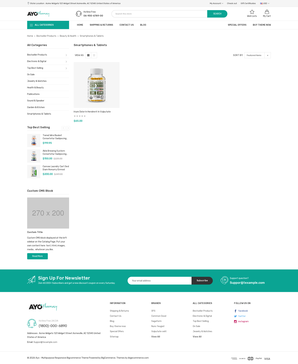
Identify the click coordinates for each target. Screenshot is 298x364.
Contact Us (127, 25)
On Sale (31, 74)
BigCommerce (108, 358)
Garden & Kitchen (36, 107)
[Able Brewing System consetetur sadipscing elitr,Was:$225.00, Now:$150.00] (33, 156)
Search (217, 13)
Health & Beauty (35, 87)
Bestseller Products (37, 54)
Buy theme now (262, 25)
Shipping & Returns (101, 25)
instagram (243, 321)
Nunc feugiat (158, 326)
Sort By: (238, 55)
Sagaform (156, 321)
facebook (243, 311)
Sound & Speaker (35, 100)
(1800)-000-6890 (53, 326)
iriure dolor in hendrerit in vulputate (92, 111)
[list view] (94, 55)
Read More (37, 256)
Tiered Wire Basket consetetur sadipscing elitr (54, 137)
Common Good (158, 316)
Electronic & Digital (36, 61)
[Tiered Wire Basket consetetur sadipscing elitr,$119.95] (33, 140)
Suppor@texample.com (45, 342)
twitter (242, 316)
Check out (232, 3)
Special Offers (237, 25)
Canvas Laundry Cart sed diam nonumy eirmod (56, 168)
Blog (143, 25)
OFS (153, 311)
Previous (63, 128)
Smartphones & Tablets (39, 114)
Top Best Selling (35, 68)
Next (68, 128)
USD (265, 3)
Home (80, 25)
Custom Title (35, 232)
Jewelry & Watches (37, 81)
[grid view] (88, 55)
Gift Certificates (248, 3)
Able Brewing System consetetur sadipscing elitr (54, 153)
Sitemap (114, 336)
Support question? (239, 278)
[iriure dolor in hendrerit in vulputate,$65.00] (97, 85)
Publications (33, 94)
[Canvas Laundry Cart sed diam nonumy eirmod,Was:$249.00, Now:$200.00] (33, 171)
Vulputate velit (159, 331)
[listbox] (257, 55)
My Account (215, 3)
